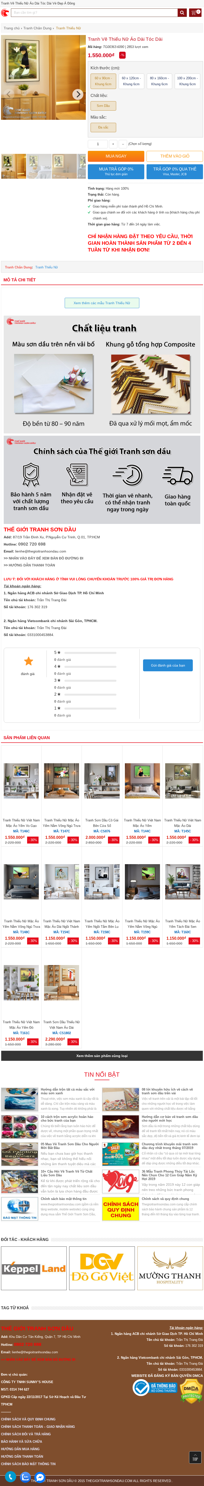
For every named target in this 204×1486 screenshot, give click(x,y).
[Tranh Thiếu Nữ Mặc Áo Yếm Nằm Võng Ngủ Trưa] (21, 882)
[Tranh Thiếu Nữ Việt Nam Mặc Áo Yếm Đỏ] (21, 983)
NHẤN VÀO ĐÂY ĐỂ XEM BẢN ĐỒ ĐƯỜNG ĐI (46, 558)
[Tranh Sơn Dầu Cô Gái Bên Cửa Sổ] (101, 781)
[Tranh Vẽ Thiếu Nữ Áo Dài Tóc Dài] (43, 119)
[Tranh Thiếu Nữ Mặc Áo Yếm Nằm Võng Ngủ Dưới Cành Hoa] (142, 882)
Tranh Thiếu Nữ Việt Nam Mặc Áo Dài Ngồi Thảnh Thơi (61, 926)
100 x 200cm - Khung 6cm (187, 81)
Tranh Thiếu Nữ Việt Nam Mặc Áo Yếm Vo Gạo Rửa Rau (21, 825)
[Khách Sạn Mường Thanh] (102, 1268)
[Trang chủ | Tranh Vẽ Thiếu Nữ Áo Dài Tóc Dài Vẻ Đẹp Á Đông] (5, 13)
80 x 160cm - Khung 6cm (159, 81)
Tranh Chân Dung (18, 267)
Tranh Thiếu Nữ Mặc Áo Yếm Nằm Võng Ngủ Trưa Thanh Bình (61, 825)
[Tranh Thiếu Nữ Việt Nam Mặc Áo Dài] (182, 781)
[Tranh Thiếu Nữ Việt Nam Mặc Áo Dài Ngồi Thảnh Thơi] (61, 882)
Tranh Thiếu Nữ (46, 267)
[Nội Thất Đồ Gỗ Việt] (34, 1268)
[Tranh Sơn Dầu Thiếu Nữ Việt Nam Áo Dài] (61, 983)
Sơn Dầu (103, 106)
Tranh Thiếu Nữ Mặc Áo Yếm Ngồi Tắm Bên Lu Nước (102, 926)
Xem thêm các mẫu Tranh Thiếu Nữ (102, 303)
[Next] (77, 94)
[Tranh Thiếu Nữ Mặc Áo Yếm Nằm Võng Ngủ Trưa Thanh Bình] (61, 781)
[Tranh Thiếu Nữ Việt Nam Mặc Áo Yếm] (142, 781)
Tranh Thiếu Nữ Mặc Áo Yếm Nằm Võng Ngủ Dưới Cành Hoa (142, 926)
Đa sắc (103, 127)
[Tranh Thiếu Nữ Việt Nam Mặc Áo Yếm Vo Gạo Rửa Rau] (21, 781)
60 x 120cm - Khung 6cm (131, 81)
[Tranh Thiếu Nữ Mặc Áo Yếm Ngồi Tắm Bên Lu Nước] (101, 882)
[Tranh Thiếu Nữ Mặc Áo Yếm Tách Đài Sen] (182, 882)
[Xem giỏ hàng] (195, 13)
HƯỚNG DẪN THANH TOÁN (32, 565)
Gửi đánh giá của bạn (168, 665)
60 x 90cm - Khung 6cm (103, 81)
